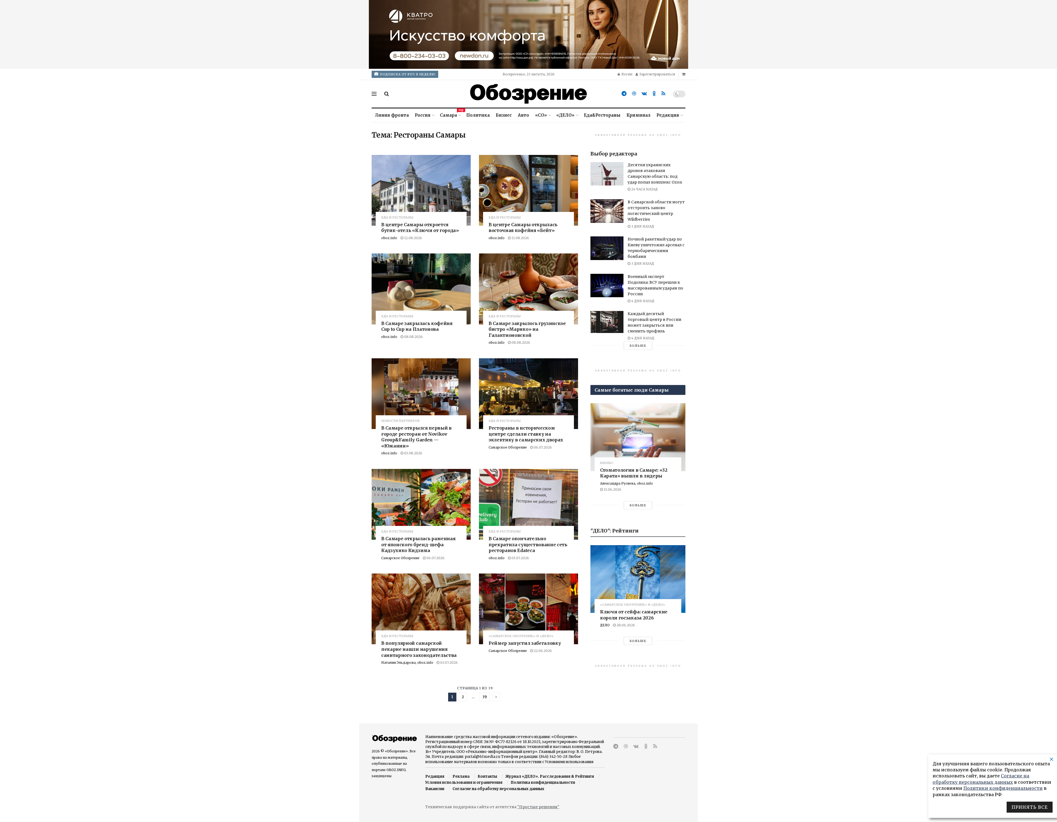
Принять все (1030, 807)
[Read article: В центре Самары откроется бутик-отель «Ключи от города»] (421, 190)
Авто (523, 115)
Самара (450, 114)
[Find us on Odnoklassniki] (654, 94)
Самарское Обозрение (508, 447)
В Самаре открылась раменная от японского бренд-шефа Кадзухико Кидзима (418, 544)
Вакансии (434, 789)
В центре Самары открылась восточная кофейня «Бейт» (523, 227)
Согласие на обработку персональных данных (498, 789)
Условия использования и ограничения (463, 782)
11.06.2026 (612, 489)
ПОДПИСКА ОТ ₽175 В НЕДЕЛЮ (407, 74)
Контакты (487, 776)
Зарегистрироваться (657, 74)
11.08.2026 (520, 238)
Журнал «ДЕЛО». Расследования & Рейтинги (549, 776)
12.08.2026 (412, 238)
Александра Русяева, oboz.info (626, 483)
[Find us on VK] (644, 94)
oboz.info (389, 238)
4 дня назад (642, 301)
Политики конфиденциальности (1003, 788)
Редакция (667, 115)
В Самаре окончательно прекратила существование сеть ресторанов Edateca (528, 544)
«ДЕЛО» (565, 115)
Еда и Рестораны (397, 217)
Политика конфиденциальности (543, 782)
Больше (638, 346)
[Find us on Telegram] (624, 94)
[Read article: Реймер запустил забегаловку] (528, 609)
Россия (423, 115)
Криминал (638, 115)
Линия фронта (392, 115)
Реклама (461, 776)
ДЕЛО (605, 625)
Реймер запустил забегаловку (525, 643)
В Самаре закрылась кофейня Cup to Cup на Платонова (417, 326)
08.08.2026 (413, 337)
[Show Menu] (374, 94)
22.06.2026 (542, 651)
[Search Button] (386, 94)
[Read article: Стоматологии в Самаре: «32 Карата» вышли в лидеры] (637, 437)
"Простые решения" (538, 806)
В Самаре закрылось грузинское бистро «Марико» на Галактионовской (527, 329)
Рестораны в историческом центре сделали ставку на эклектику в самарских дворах (526, 434)
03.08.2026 (412, 453)
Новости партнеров (400, 420)
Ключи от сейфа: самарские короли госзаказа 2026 (634, 615)
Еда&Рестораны (602, 115)
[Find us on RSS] (663, 94)
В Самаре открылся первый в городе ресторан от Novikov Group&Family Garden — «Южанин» (416, 437)
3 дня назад (642, 226)
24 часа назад (644, 189)
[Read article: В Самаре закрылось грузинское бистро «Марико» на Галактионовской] (528, 288)
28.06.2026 (625, 625)
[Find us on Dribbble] (634, 94)
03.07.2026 (520, 558)
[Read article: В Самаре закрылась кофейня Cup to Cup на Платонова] (421, 288)
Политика (478, 115)
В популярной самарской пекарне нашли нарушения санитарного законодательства (419, 649)
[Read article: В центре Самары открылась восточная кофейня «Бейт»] (528, 190)
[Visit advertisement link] (528, 34)
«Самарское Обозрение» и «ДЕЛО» (521, 636)
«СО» (541, 115)
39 (485, 697)
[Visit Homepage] (528, 94)
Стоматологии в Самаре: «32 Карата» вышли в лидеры (634, 473)
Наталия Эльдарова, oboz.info (407, 662)
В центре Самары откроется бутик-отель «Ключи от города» (420, 227)
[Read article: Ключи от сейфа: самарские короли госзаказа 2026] (637, 579)
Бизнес (504, 115)
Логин (626, 74)
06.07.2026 (542, 447)
